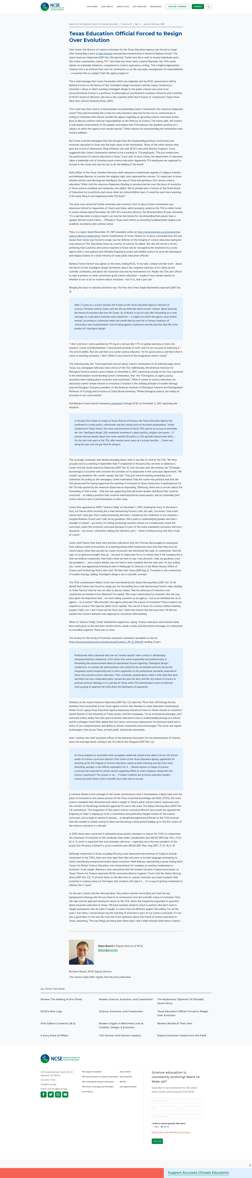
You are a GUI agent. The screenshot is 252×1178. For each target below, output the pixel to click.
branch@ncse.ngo (108, 950)
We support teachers (92, 1072)
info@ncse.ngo (48, 1084)
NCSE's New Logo (51, 1011)
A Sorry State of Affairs (54, 1035)
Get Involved (140, 6)
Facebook (44, 1095)
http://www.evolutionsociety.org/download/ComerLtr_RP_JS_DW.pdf (106, 641)
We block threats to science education (100, 1077)
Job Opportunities (128, 1086)
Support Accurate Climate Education (198, 1172)
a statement (116, 403)
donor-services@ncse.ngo (54, 1088)
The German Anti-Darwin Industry (120, 1035)
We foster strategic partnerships (97, 1086)
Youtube (65, 1095)
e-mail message (104, 53)
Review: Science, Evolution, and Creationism (126, 999)
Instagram (58, 1095)
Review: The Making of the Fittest (61, 999)
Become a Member (178, 6)
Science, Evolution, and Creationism (121, 1011)
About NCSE (123, 6)
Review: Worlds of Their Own (174, 1023)
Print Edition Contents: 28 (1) (58, 1023)
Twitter (51, 1095)
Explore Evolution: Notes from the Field (181, 1035)
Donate (198, 6)
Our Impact (107, 6)
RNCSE (123, 1081)
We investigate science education (98, 1081)
